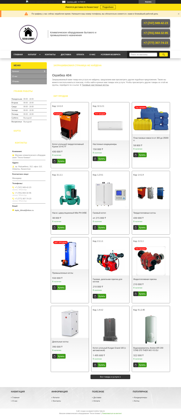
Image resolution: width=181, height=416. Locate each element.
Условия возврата (110, 54)
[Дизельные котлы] (69, 323)
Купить (61, 161)
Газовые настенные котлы (95, 85)
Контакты (50, 54)
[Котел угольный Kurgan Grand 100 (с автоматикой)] (110, 329)
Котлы (136, 401)
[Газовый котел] (110, 194)
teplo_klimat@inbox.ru (24, 210)
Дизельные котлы (60, 342)
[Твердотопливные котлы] (151, 194)
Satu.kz (102, 411)
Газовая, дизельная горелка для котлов (107, 280)
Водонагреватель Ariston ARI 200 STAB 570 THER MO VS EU (148, 349)
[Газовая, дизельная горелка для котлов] (110, 260)
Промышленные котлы (62, 273)
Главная (18, 54)
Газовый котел (99, 213)
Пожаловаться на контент (112, 413)
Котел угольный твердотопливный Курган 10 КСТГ (68, 145)
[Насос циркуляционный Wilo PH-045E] (69, 194)
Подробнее (108, 7)
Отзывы (15, 81)
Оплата (80, 54)
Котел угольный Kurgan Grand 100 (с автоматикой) (109, 349)
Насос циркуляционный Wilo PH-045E (69, 213)
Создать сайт (72, 2)
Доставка (66, 54)
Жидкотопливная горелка (144, 279)
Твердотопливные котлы (144, 213)
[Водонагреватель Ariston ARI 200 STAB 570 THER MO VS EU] (151, 329)
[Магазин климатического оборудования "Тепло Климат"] (28, 34)
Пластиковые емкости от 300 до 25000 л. (150, 139)
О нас (92, 54)
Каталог (32, 54)
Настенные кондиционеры (105, 144)
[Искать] (163, 55)
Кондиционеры (140, 397)
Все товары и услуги (109, 377)
